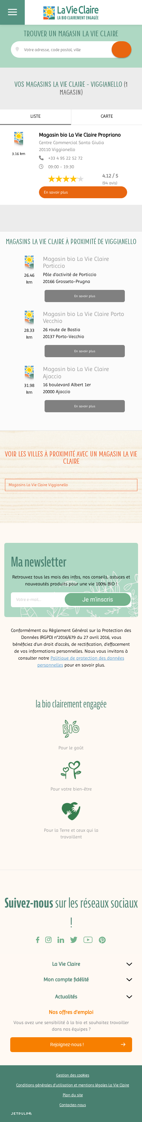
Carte (107, 116)
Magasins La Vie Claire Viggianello (38, 485)
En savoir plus (56, 192)
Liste (35, 116)
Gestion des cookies (72, 1075)
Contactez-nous (72, 1105)
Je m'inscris (97, 599)
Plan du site (73, 1095)
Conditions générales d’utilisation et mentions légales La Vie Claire (72, 1085)
